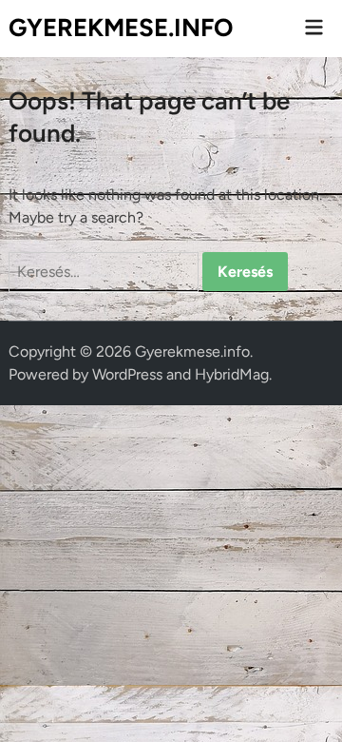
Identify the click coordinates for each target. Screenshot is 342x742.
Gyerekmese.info (121, 27)
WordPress (127, 374)
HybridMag (232, 374)
